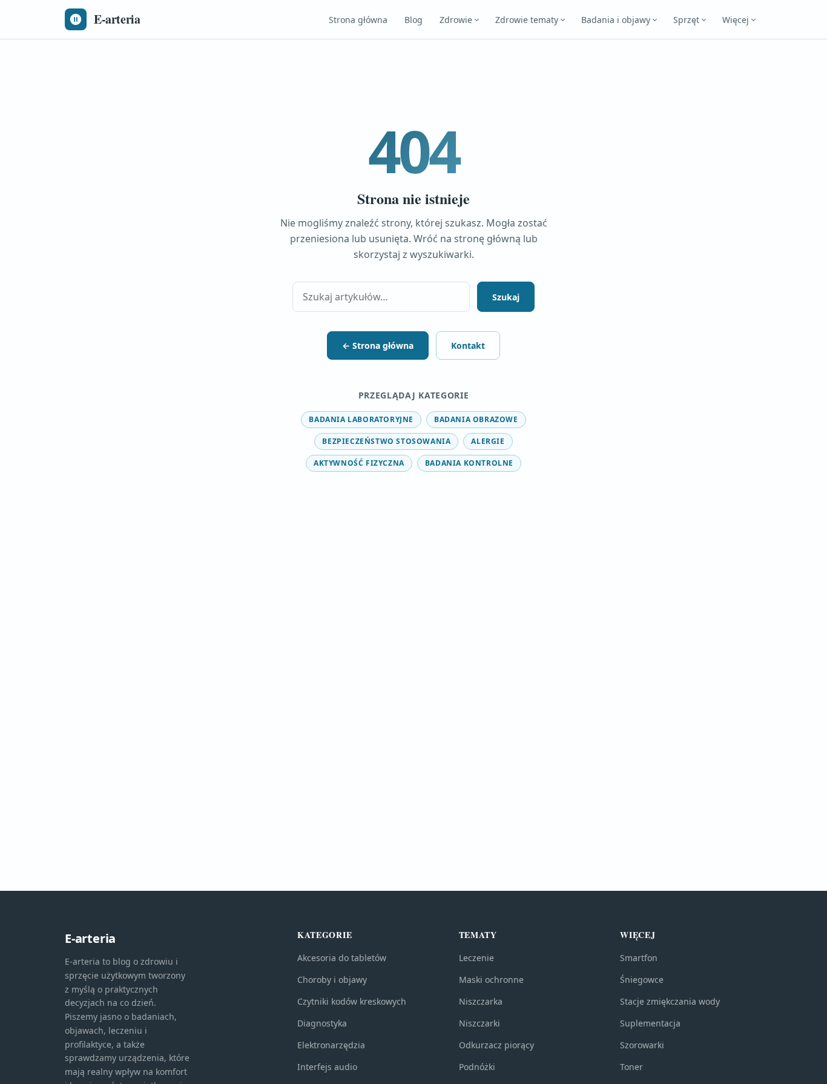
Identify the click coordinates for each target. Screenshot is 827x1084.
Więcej (735, 19)
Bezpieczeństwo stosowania (386, 441)
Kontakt (468, 345)
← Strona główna (378, 345)
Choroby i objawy (332, 979)
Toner (631, 1066)
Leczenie (476, 957)
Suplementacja (650, 1023)
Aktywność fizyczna (359, 463)
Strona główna (358, 19)
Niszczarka (480, 1001)
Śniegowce (642, 979)
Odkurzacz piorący (496, 1045)
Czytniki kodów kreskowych (351, 1001)
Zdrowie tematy (526, 19)
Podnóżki (477, 1066)
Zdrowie (456, 19)
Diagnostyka (322, 1023)
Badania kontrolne (469, 463)
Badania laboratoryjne (361, 419)
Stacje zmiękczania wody (670, 1001)
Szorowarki (642, 1045)
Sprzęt (686, 19)
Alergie (487, 441)
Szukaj (505, 297)
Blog (413, 19)
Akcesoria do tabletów (341, 957)
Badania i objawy (615, 19)
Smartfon (638, 957)
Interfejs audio (327, 1066)
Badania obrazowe (476, 419)
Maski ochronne (491, 979)
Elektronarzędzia (331, 1045)
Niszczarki (479, 1023)
